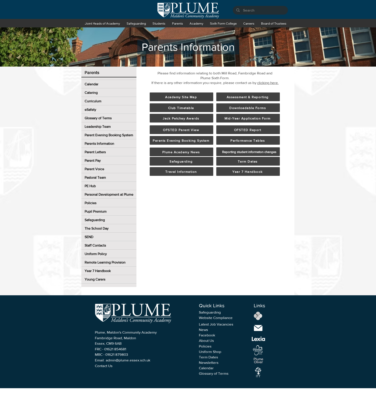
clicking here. (268, 83)
